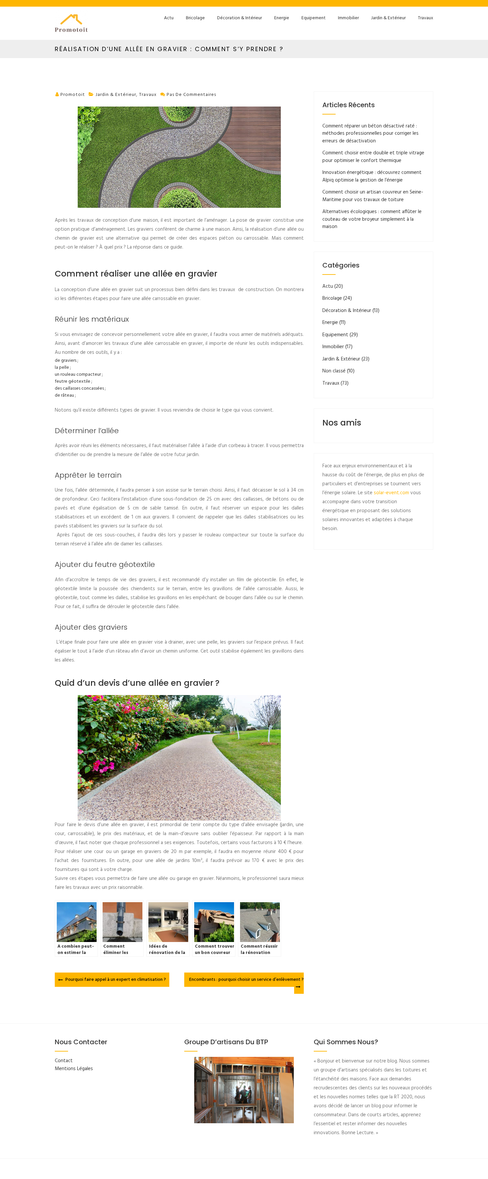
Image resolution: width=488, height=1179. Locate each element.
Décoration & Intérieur (239, 18)
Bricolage (195, 18)
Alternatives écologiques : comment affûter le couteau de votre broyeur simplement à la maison (372, 219)
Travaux (425, 18)
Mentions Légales (74, 1069)
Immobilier (348, 18)
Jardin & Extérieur (388, 18)
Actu (169, 18)
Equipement (313, 18)
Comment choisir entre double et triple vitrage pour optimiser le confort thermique (373, 157)
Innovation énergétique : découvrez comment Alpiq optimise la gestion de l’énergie (372, 176)
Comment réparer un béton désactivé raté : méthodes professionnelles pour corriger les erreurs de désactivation (370, 133)
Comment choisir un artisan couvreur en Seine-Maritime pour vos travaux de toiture (372, 196)
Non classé (334, 371)
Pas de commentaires (191, 95)
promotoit (72, 95)
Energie (281, 18)
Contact (64, 1061)
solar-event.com (391, 493)
